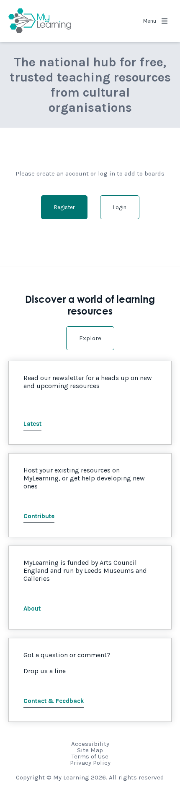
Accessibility (90, 744)
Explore (90, 338)
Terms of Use (90, 756)
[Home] (40, 21)
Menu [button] (150, 21)
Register (64, 207)
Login (119, 207)
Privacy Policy (90, 762)
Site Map (90, 750)
